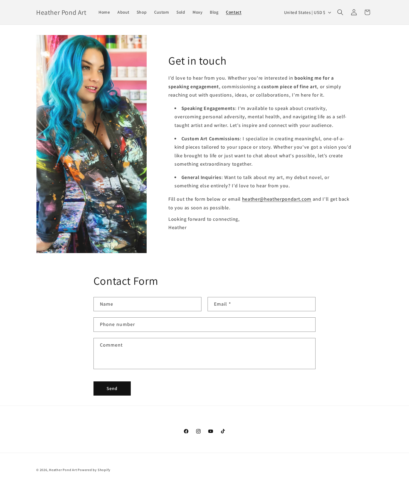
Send (112, 388)
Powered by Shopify (94, 470)
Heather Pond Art (63, 470)
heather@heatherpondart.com (276, 199)
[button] (340, 12)
